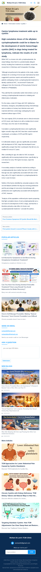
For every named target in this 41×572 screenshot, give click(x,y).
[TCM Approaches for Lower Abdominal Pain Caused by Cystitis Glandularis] (20, 452)
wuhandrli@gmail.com (8, 331)
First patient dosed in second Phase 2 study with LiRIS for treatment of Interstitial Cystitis (20, 229)
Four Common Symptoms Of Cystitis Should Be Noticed (20, 219)
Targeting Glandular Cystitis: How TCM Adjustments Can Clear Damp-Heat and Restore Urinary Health (20, 524)
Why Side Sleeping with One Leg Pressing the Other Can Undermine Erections (19, 432)
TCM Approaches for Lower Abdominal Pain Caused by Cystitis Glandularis (18, 465)
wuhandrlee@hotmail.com (10, 334)
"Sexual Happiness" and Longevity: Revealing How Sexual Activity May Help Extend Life (19, 409)
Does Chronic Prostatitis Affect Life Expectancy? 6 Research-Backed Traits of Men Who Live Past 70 (20, 387)
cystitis (23, 23)
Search (34, 2)
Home (5, 23)
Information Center (14, 23)
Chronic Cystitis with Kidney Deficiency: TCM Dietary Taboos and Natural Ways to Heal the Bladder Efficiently (19, 494)
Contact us (31, 2)
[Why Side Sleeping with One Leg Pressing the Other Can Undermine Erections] (20, 423)
